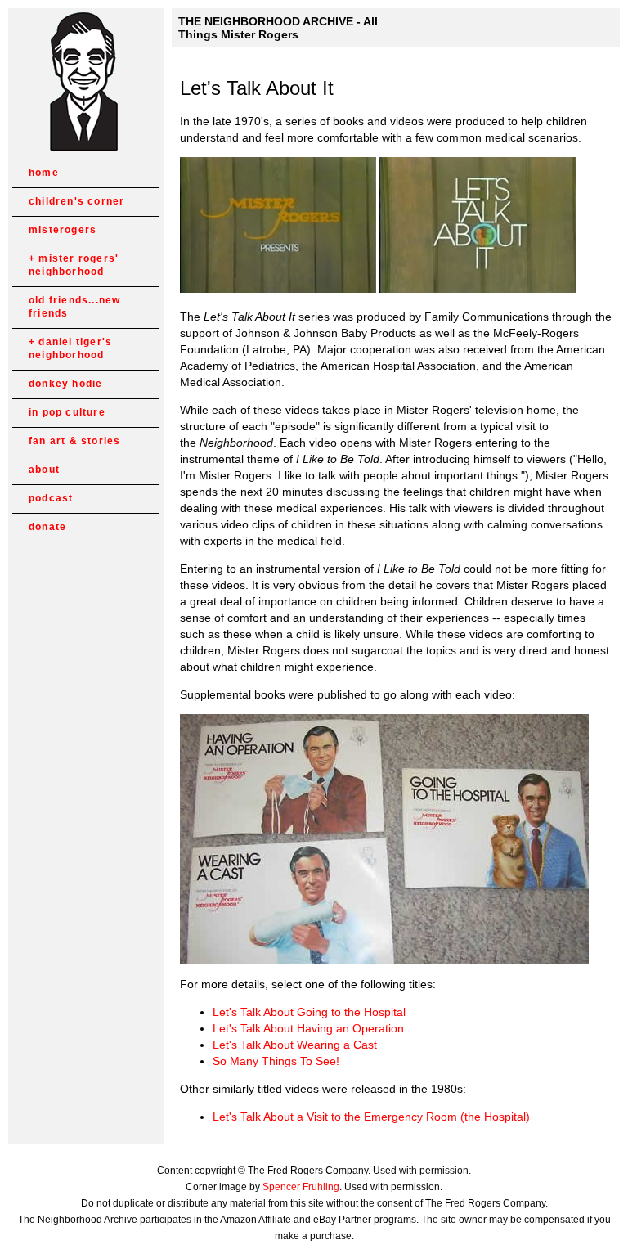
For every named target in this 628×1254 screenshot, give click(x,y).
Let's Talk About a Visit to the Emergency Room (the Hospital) (371, 1116)
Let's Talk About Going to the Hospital (309, 1011)
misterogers (62, 230)
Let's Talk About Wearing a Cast (295, 1044)
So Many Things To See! (276, 1060)
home (44, 172)
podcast (51, 498)
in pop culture (67, 412)
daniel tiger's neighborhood (70, 348)
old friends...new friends (74, 306)
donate (47, 527)
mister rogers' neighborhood (74, 265)
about (44, 469)
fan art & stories (74, 441)
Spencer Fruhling (300, 1187)
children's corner (76, 201)
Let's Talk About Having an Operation (308, 1028)
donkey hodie (65, 383)
